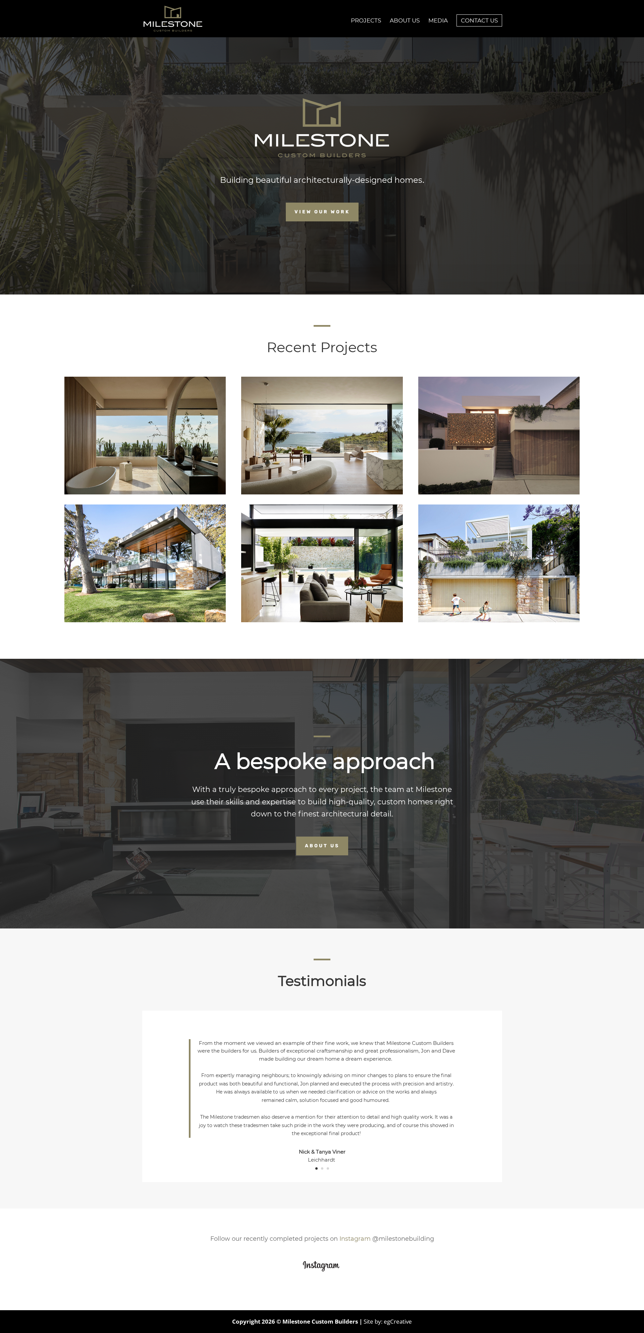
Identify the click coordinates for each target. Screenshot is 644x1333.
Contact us (479, 20)
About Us (322, 846)
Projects (366, 21)
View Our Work (322, 212)
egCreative (398, 1321)
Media (438, 21)
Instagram (355, 1238)
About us (405, 21)
